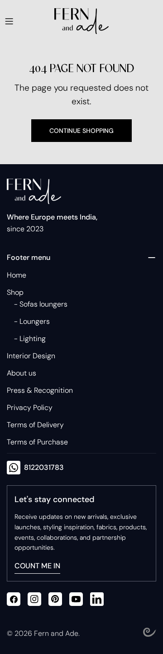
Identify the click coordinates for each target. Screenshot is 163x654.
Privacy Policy (30, 407)
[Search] (122, 21)
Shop (15, 292)
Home (16, 275)
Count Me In (37, 566)
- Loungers (32, 321)
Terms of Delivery (35, 424)
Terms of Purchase (37, 442)
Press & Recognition (40, 390)
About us (21, 373)
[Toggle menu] (9, 21)
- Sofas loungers (40, 304)
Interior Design (31, 356)
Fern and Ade (56, 633)
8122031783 (44, 467)
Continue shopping (81, 131)
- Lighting (30, 338)
